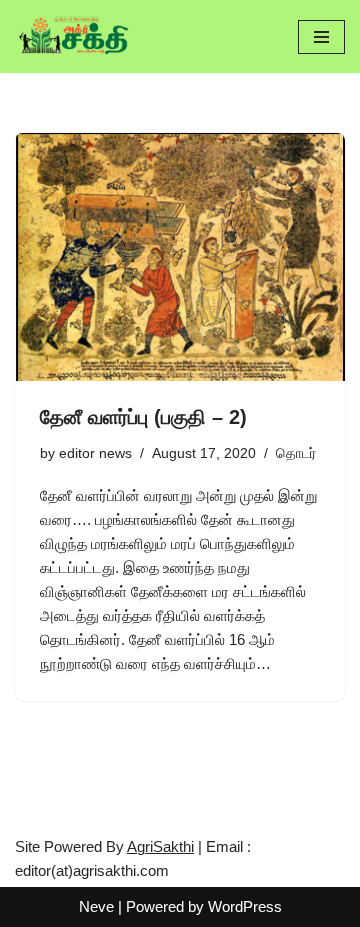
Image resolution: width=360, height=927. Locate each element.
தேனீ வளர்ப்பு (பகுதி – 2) (143, 417)
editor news (95, 453)
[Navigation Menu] (321, 37)
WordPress (245, 906)
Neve (96, 906)
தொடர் (296, 453)
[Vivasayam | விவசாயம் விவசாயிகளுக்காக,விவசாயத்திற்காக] (75, 36)
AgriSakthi (160, 846)
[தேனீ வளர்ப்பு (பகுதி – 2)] (180, 257)
